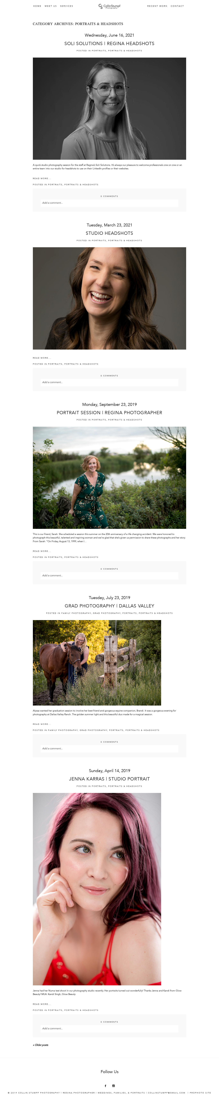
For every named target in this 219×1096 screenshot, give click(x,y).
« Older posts (40, 1045)
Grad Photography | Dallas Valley (109, 606)
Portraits (99, 51)
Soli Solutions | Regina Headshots (109, 44)
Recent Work (157, 6)
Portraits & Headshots (125, 51)
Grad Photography (107, 613)
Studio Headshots (109, 233)
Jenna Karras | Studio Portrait (109, 779)
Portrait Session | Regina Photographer (109, 413)
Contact (177, 6)
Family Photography (76, 613)
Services (66, 6)
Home (37, 6)
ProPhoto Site (200, 1093)
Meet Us (51, 6)
